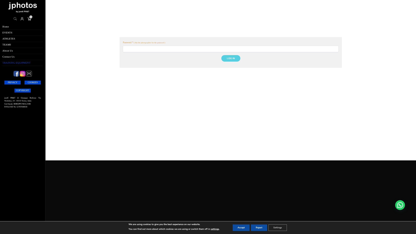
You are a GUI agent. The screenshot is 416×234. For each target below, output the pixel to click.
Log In (231, 58)
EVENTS (7, 32)
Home (5, 26)
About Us (7, 50)
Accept (241, 227)
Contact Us (8, 56)
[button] (400, 205)
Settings (277, 227)
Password (128, 42)
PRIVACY (12, 82)
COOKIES (33, 82)
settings (215, 229)
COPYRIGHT (22, 90)
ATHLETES (8, 38)
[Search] (15, 18)
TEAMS (6, 44)
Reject (259, 227)
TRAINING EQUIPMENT (16, 62)
